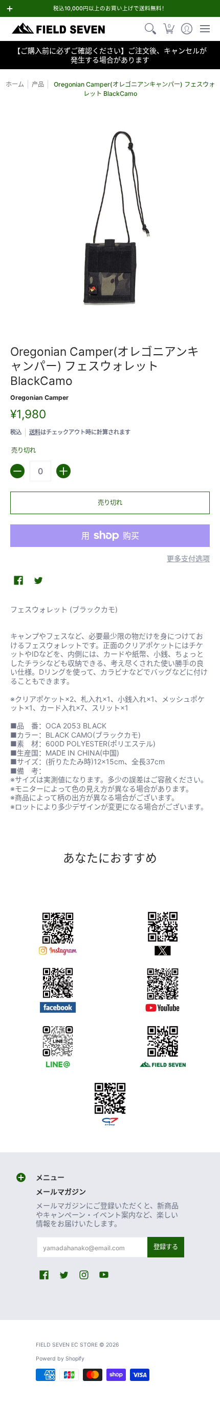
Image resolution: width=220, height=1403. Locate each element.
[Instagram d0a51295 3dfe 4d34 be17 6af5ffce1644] (57, 932)
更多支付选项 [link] (188, 558)
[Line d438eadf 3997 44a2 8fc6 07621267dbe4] (57, 1044)
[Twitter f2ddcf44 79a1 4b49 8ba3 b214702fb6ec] (162, 932)
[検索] (151, 28)
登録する (165, 1247)
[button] (169, 28)
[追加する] (63, 471)
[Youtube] (162, 988)
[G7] (110, 1101)
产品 (38, 84)
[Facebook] (57, 988)
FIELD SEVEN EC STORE (67, 1344)
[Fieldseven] (162, 1044)
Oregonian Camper (39, 397)
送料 (34, 432)
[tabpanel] (110, 710)
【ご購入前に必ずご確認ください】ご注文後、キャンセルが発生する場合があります (110, 55)
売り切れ (110, 502)
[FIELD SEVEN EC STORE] (58, 28)
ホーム (15, 84)
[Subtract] (17, 471)
